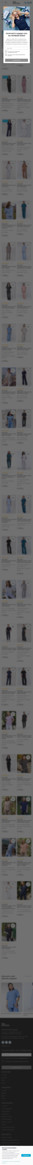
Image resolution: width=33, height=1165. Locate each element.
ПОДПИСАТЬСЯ (16, 60)
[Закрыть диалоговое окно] (30, 3)
